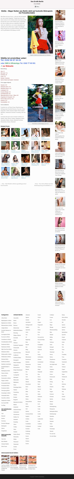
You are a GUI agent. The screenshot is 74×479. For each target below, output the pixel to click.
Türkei (63, 364)
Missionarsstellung (53, 329)
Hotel (39, 384)
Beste (27, 342)
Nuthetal (15, 389)
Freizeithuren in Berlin (6, 339)
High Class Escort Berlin (6, 349)
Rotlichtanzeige (53, 413)
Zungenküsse (4, 430)
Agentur (27, 317)
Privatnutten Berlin (5, 385)
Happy (39, 369)
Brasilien (27, 362)
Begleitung (28, 339)
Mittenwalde (16, 379)
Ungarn (63, 369)
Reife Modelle (4, 441)
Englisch (27, 416)
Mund (51, 339)
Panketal (15, 394)
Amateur (27, 319)
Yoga (63, 394)
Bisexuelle (28, 352)
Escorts (27, 436)
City (26, 371)
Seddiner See (16, 417)
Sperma (63, 329)
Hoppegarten (16, 365)
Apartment (28, 329)
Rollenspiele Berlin (54, 411)
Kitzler (39, 399)
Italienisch (40, 396)
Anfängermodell (29, 324)
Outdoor (51, 371)
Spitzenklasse (64, 332)
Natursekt (52, 349)
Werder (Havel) (17, 434)
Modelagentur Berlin (5, 370)
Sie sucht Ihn (52, 433)
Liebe (39, 428)
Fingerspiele (40, 324)
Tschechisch (64, 362)
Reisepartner (52, 408)
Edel (27, 408)
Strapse (63, 337)
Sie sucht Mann (53, 436)
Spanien (63, 324)
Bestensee (15, 325)
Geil (38, 352)
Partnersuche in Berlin (6, 378)
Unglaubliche (64, 371)
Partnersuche (52, 376)
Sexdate (51, 426)
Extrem (27, 443)
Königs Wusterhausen (18, 369)
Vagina (63, 374)
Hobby (39, 381)
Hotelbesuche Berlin (5, 361)
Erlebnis (27, 418)
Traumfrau (64, 359)
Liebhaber (52, 314)
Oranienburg (16, 392)
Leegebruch (16, 372)
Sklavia (2, 428)
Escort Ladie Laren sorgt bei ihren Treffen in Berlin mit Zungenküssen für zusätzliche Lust (59, 211)
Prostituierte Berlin (5, 388)
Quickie (51, 399)
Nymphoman (52, 359)
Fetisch (39, 317)
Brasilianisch (28, 359)
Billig (27, 349)
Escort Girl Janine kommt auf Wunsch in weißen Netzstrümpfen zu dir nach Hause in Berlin (59, 24)
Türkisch (63, 366)
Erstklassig (28, 431)
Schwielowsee (16, 414)
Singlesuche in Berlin (5, 400)
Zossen (15, 449)
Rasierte (51, 401)
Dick (27, 389)
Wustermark (16, 444)
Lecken (39, 413)
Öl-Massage (52, 362)
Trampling (64, 354)
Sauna (51, 423)
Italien (39, 394)
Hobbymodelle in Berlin (6, 354)
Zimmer (63, 399)
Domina (3, 418)
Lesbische (40, 423)
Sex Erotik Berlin (37, 1)
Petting (51, 381)
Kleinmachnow (17, 367)
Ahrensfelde (16, 318)
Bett (26, 347)
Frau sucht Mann (41, 339)
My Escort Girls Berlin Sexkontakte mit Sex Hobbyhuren (14, 467)
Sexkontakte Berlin (5, 395)
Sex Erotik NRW (4, 402)
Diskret (27, 396)
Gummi (39, 364)
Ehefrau (27, 411)
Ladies (39, 406)
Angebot (27, 327)
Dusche (27, 406)
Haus (39, 374)
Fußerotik (40, 349)
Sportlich (64, 334)
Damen (27, 379)
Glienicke (15, 350)
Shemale (51, 431)
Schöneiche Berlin (17, 409)
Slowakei (64, 319)
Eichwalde (16, 337)
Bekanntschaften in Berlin (6, 325)
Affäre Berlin (4, 318)
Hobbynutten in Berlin (6, 356)
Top (62, 352)
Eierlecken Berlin (29, 413)
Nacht (51, 344)
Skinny (63, 314)
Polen (51, 384)
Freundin (39, 347)
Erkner (15, 340)
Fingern (39, 322)
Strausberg (16, 422)
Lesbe (39, 421)
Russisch (51, 418)
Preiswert (52, 394)
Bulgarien (28, 366)
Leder (39, 416)
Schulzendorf (16, 412)
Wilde (63, 386)
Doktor (27, 399)
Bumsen (27, 369)
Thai (63, 347)
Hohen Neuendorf (17, 362)
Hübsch (39, 386)
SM (62, 322)
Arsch (27, 332)
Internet (39, 389)
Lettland (39, 426)
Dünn (27, 404)
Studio (63, 342)
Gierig (39, 354)
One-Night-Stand (53, 364)
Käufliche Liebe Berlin (6, 364)
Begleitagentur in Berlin (6, 320)
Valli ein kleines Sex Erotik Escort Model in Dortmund (60, 304)
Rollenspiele (3, 425)
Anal (2, 413)
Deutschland (28, 384)
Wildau (15, 439)
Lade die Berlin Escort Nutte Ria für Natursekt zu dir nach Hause (60, 155)
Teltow (15, 424)
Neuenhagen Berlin (17, 387)
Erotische (27, 428)
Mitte (51, 332)
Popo (51, 389)
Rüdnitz (15, 404)
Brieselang (16, 332)
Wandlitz (15, 431)
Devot (27, 386)
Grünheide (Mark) (17, 357)
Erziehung (28, 433)
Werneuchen (16, 436)
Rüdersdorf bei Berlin (18, 402)
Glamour (39, 359)
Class (27, 374)
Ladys (39, 408)
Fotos (39, 332)
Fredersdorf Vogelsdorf (18, 345)
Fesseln (39, 314)
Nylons (51, 357)
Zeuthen (15, 446)
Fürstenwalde (16, 347)
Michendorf (16, 377)
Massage (51, 327)
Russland (51, 421)
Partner (51, 374)
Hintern (39, 379)
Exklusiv (27, 441)
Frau (39, 334)
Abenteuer (28, 314)
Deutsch (27, 381)
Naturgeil (52, 347)
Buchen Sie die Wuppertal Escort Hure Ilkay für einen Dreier (60, 62)
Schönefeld (16, 407)
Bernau (15, 323)
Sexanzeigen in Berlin (5, 393)
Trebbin (15, 426)
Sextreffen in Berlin (5, 397)
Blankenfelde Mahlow (18, 330)
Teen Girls (3, 439)
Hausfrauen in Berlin (5, 346)
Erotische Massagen (5, 423)
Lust (51, 319)
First (39, 327)
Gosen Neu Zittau (17, 352)
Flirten (39, 329)
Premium (52, 396)
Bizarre (27, 354)
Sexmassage (52, 428)
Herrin (39, 376)
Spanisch (63, 327)
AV (26, 337)
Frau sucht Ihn (41, 337)
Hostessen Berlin (4, 359)
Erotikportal (28, 426)
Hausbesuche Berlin (5, 344)
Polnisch (51, 386)
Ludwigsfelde (16, 374)
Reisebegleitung (53, 406)
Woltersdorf (16, 441)
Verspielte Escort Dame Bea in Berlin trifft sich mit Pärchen (60, 230)
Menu (38, 6)
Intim (39, 391)
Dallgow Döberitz (17, 335)
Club (27, 376)
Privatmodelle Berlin (5, 383)
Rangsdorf (16, 399)
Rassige (51, 404)
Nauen (15, 384)
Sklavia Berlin (65, 317)
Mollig (51, 337)
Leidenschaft (40, 418)
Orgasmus (52, 369)
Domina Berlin (29, 401)
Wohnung (64, 389)
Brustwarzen (28, 364)
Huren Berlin (4, 375)
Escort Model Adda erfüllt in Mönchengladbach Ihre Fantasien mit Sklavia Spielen (59, 136)
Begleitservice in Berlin (6, 323)
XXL (63, 391)
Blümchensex (28, 357)
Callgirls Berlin (4, 327)
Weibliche (64, 384)
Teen (63, 344)
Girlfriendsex (40, 357)
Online (51, 366)
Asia (26, 334)
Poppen (51, 391)
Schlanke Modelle (5, 444)
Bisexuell (3, 416)
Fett (38, 319)
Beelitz (15, 320)
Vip (62, 381)
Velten (15, 429)
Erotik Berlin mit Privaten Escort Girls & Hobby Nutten (32, 467)
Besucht (27, 344)
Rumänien (52, 416)
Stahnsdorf (16, 419)
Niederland (52, 352)
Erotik (27, 421)
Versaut (63, 379)
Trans (63, 357)
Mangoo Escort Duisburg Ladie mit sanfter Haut (59, 98)
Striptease (64, 339)
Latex (39, 411)
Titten (63, 349)
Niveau (51, 354)
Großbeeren (16, 355)
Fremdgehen (40, 344)
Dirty (27, 394)
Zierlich (63, 396)
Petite (51, 379)
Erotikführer (28, 423)
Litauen (51, 317)
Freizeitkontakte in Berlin (6, 341)
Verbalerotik (64, 376)
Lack (39, 404)
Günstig (39, 366)
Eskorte (27, 438)
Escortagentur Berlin (5, 334)
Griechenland (40, 362)
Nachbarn (52, 342)
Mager (51, 324)
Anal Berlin (28, 322)
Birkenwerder (16, 327)
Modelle (51, 334)
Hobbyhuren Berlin (5, 351)
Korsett (39, 401)
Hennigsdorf (16, 360)
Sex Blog (3, 405)
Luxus (51, 322)
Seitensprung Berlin (5, 390)
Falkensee (15, 342)
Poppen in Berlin (4, 380)
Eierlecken (3, 421)
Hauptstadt (40, 371)
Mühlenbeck (16, 382)
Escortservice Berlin (5, 336)
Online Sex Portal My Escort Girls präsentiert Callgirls (23, 467)
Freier (39, 342)
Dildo (27, 391)
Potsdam (15, 397)
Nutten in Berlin (4, 373)
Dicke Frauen (4, 446)
